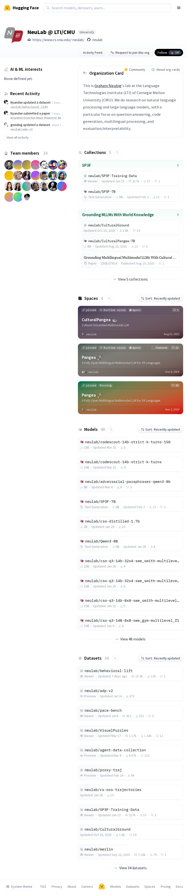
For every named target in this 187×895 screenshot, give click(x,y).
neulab (97, 39)
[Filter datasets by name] (115, 658)
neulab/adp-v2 (21, 129)
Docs (179, 886)
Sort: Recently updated (162, 298)
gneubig (16, 125)
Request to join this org (132, 52)
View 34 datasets (133, 867)
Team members (28, 153)
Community (137, 69)
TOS (43, 886)
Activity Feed (92, 52)
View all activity (18, 137)
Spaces (149, 886)
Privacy (57, 886)
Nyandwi (16, 102)
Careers (87, 886)
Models (115, 886)
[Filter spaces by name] (109, 298)
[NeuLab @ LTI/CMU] (13, 35)
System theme (21, 886)
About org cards (168, 69)
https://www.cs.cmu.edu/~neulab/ (58, 39)
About (71, 886)
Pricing (166, 886)
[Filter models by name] (111, 429)
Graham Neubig (108, 85)
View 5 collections (133, 279)
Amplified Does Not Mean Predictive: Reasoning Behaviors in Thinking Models (37, 118)
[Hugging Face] (101, 886)
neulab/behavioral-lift (29, 107)
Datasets (132, 886)
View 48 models (133, 639)
